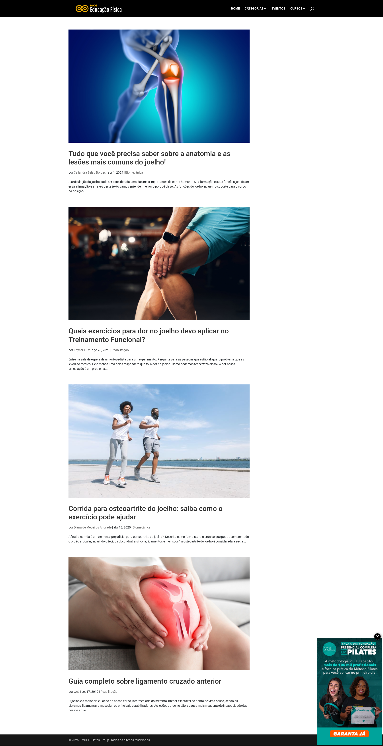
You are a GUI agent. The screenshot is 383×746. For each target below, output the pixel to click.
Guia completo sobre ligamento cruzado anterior (144, 681)
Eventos (278, 8)
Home (235, 8)
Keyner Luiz (82, 350)
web (77, 691)
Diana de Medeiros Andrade (92, 527)
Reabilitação (120, 350)
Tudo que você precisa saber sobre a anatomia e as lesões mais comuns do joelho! (149, 157)
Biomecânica (134, 172)
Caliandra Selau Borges (90, 172)
